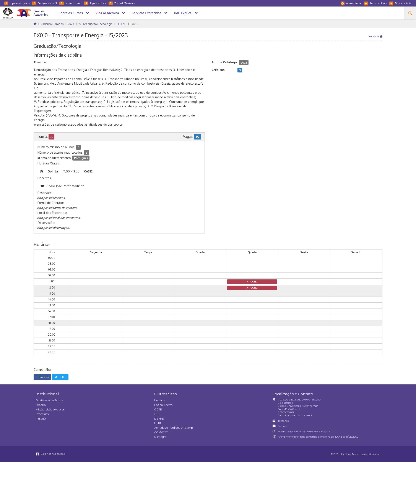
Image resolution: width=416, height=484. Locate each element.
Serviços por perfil (45, 3)
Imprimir (374, 36)
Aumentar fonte (378, 3)
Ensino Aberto (163, 405)
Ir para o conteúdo (17, 3)
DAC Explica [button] (183, 13)
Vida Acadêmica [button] (107, 13)
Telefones (283, 420)
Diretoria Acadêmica (49, 400)
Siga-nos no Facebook (53, 453)
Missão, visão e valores (50, 409)
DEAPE (159, 418)
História (41, 405)
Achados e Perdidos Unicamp (173, 427)
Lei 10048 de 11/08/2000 (344, 436)
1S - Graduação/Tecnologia (95, 24)
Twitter (61, 377)
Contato (282, 426)
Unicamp (160, 400)
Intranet (41, 418)
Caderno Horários (52, 24)
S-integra (160, 436)
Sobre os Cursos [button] (70, 13)
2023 (71, 24)
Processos (42, 414)
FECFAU (121, 24)
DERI (157, 423)
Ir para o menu (71, 3)
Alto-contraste (353, 3)
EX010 (134, 24)
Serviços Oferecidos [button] (146, 13)
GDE (157, 414)
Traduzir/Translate (122, 3)
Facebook (43, 377)
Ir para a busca (95, 3)
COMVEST (161, 432)
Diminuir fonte (403, 3)
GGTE (158, 409)
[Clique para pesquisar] (410, 13)
